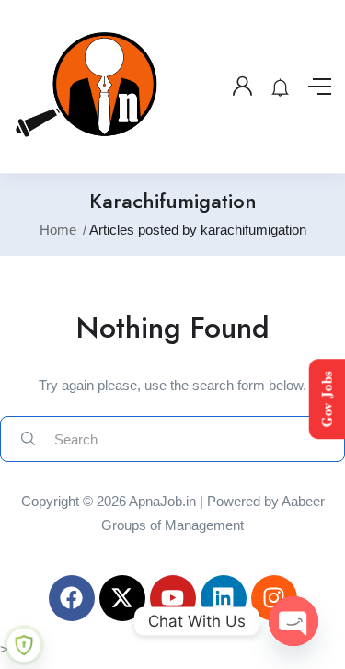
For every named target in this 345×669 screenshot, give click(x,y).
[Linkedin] (224, 598)
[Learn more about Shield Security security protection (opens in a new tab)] (24, 645)
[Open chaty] (293, 621)
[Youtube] (173, 598)
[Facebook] (72, 598)
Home (58, 229)
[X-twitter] (122, 598)
